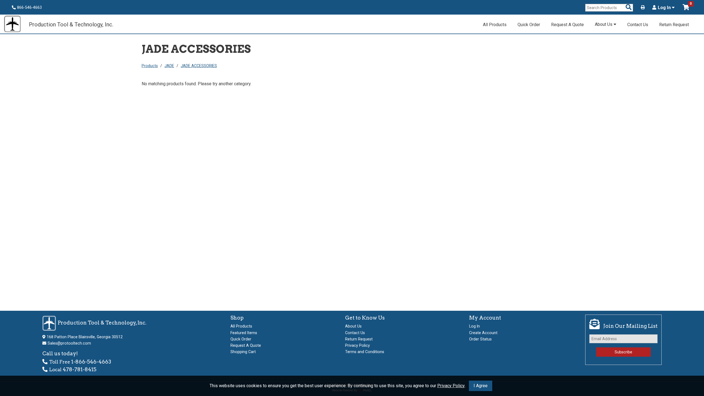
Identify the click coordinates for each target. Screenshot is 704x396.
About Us (604, 24)
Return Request (674, 24)
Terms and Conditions (364, 352)
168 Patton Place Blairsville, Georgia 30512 (85, 337)
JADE (169, 66)
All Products (495, 24)
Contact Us (637, 24)
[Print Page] (643, 7)
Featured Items (243, 333)
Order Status (480, 339)
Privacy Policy (451, 385)
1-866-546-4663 (91, 362)
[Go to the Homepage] (15, 25)
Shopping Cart (243, 352)
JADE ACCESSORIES (199, 66)
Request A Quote (567, 24)
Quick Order (529, 24)
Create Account (483, 333)
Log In (665, 7)
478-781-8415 (79, 369)
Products (150, 66)
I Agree (481, 385)
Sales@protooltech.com (69, 343)
